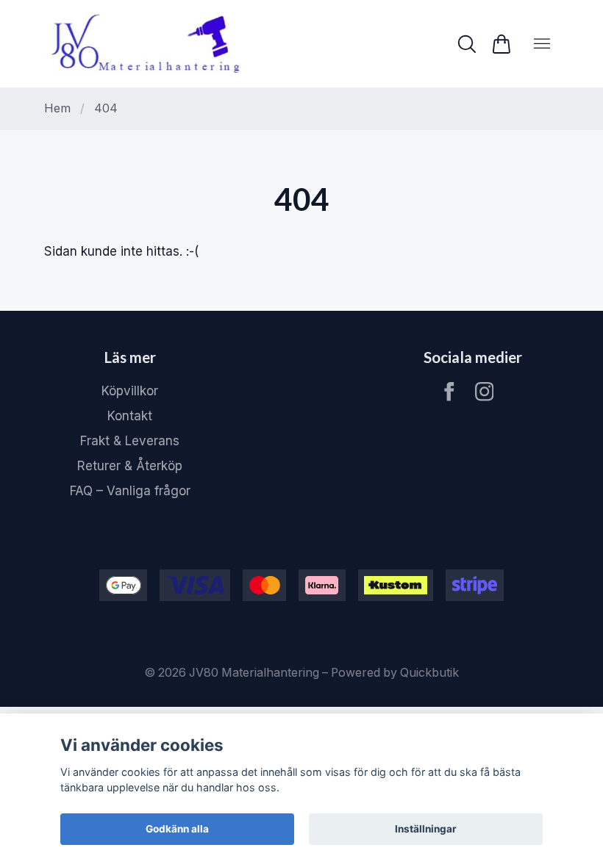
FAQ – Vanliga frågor (130, 490)
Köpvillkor (129, 391)
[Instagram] (484, 391)
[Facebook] (449, 391)
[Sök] (466, 44)
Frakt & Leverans (129, 441)
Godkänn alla (177, 829)
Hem (57, 108)
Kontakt (129, 416)
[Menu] (541, 44)
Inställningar (426, 829)
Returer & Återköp (129, 465)
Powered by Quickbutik (395, 673)
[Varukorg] (501, 44)
